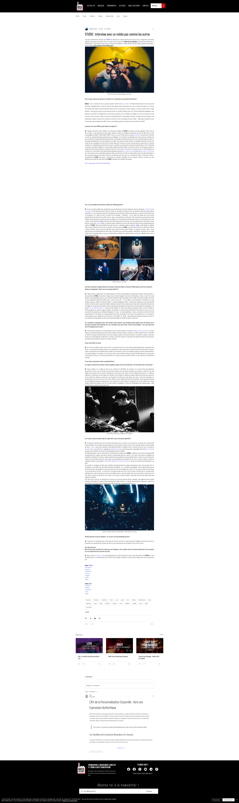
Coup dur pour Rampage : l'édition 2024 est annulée (149, 657)
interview (134, 600)
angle (95, 603)
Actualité (100, 16)
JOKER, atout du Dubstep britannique (118, 656)
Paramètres (216, 800)
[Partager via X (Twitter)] (90, 618)
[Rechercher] (163, 5)
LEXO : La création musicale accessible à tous (88, 657)
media (101, 603)
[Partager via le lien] (99, 618)
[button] (91, 6)
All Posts (77, 16)
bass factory (96, 600)
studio (149, 600)
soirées (122, 600)
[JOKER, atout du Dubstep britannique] (119, 645)
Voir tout (161, 634)
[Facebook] (128, 769)
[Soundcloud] (151, 769)
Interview (125, 16)
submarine (107, 603)
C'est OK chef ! (228, 800)
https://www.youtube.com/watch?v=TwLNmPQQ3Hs (97, 163)
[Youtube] (145, 769)
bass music (88, 600)
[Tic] (156, 769)
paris (117, 600)
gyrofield (134, 603)
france (111, 600)
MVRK (146, 603)
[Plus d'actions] (153, 29)
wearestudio (88, 603)
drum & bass (104, 600)
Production (92, 16)
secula (140, 603)
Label (118, 16)
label (128, 600)
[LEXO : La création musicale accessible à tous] (89, 645)
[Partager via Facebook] (86, 618)
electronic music (142, 600)
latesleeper (127, 603)
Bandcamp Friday (109, 16)
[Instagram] (139, 769)
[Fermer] (237, 800)
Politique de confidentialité (69, 801)
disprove (114, 603)
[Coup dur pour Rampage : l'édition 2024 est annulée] (149, 645)
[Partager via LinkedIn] (95, 618)
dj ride (121, 603)
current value (88, 607)
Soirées (84, 16)
